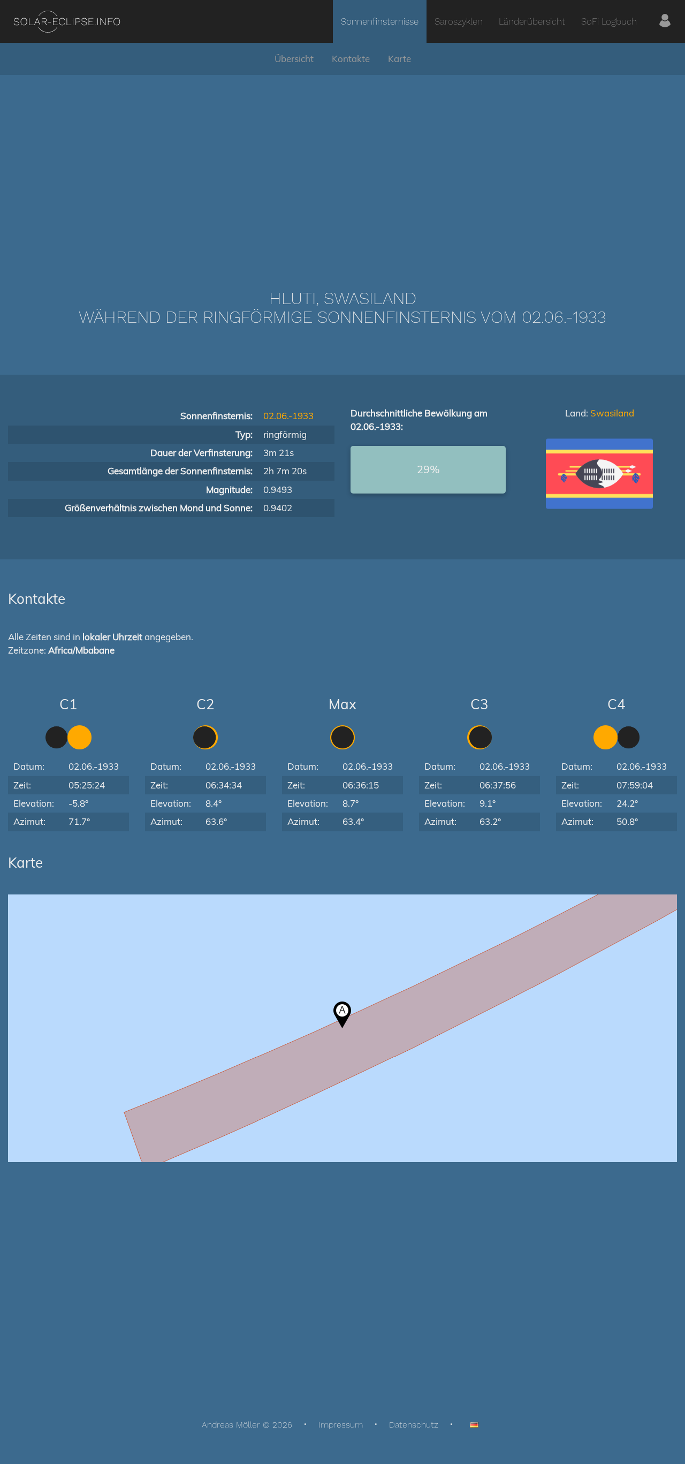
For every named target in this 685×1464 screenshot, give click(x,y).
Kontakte (351, 58)
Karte (399, 58)
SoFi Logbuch (609, 21)
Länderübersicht (532, 21)
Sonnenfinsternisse (379, 21)
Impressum (340, 1425)
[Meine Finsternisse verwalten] (665, 21)
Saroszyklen (459, 21)
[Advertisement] (342, 166)
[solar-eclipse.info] (66, 22)
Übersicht (294, 58)
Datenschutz (413, 1425)
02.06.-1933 (288, 415)
